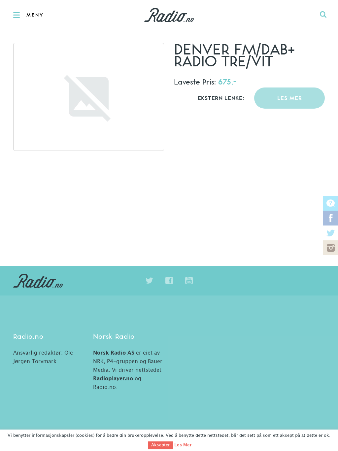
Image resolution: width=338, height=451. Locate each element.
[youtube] (189, 281)
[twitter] (149, 281)
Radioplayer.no (113, 378)
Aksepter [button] (160, 445)
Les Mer (183, 445)
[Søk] (323, 15)
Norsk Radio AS (113, 353)
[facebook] (169, 281)
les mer (289, 98)
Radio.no (169, 15)
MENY (35, 15)
